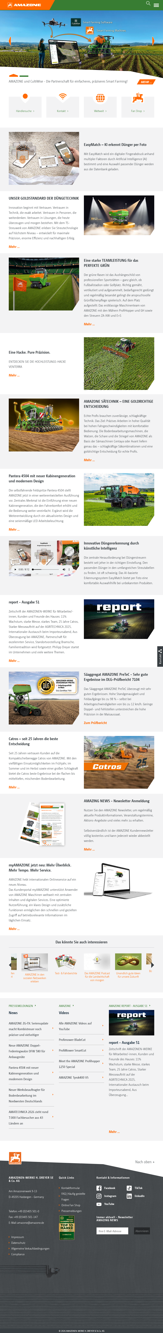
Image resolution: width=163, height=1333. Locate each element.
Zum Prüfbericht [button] (95, 722)
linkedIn (139, 1195)
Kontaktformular (70, 1187)
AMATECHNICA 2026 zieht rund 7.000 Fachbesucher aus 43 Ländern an (28, 1117)
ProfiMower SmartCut (72, 1050)
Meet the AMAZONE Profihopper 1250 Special (79, 1063)
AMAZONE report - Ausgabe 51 (128, 1005)
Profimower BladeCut (72, 1039)
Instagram (110, 1195)
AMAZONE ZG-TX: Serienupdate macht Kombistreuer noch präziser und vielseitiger (28, 1029)
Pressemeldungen (21, 1005)
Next (152, 965)
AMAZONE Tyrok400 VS (74, 1077)
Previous (10, 965)
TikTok (138, 1187)
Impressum (17, 1236)
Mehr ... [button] (14, 246)
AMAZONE (65, 1005)
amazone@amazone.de (30, 1222)
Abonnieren (142, 1230)
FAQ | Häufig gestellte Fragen (73, 1196)
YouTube (109, 1203)
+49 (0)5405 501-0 (28, 1211)
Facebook (109, 1187)
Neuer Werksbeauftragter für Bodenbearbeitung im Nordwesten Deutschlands (27, 1095)
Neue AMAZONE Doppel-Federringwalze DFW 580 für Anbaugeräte (27, 1051)
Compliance (18, 1254)
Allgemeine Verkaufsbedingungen (30, 1248)
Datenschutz (18, 1242)
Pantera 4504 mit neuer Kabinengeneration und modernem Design (24, 1073)
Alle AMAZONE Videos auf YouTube (75, 1026)
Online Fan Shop (70, 1204)
